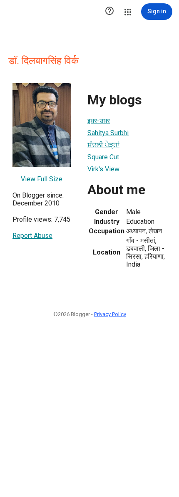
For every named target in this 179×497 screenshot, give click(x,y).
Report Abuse (32, 236)
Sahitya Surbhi (108, 133)
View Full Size (41, 179)
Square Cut (103, 157)
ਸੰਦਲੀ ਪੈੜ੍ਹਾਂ (103, 145)
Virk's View (103, 169)
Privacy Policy (110, 314)
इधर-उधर (98, 121)
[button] (109, 12)
